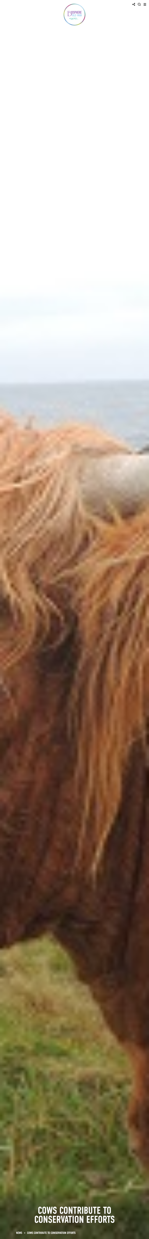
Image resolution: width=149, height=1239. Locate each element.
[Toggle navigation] (145, 4)
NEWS (19, 1233)
